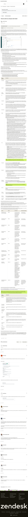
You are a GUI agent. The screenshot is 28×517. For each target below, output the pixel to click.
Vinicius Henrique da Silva (6, 434)
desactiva (10, 159)
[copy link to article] (26, 15)
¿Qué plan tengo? (25, 24)
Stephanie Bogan (5, 345)
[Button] (1, 338)
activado (7, 188)
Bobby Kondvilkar (5, 476)
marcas (18, 268)
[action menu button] (26, 345)
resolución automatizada (17, 192)
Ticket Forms (24, 469)
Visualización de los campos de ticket (5, 67)
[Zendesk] (14, 506)
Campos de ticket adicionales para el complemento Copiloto (9, 75)
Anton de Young (5, 21)
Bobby (2, 468)
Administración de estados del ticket (10, 117)
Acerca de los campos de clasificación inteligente (15, 292)
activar (11, 180)
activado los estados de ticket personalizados (12, 115)
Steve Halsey (4, 355)
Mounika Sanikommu (5, 406)
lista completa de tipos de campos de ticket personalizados (12, 60)
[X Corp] (24, 15)
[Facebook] (25, 15)
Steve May (4, 418)
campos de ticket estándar (20, 333)
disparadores (2, 49)
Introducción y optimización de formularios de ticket (10, 62)
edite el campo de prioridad (21, 164)
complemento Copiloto (6, 288)
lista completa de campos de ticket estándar (10, 56)
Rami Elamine (4, 393)
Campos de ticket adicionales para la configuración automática (10, 76)
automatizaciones (6, 49)
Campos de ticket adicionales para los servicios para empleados (10, 74)
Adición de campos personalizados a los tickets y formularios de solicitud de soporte (14, 64)
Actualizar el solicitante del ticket (14, 83)
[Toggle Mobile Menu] (26, 1)
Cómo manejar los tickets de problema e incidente (17, 154)
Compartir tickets (12, 102)
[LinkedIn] (22, 15)
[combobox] (19, 342)
